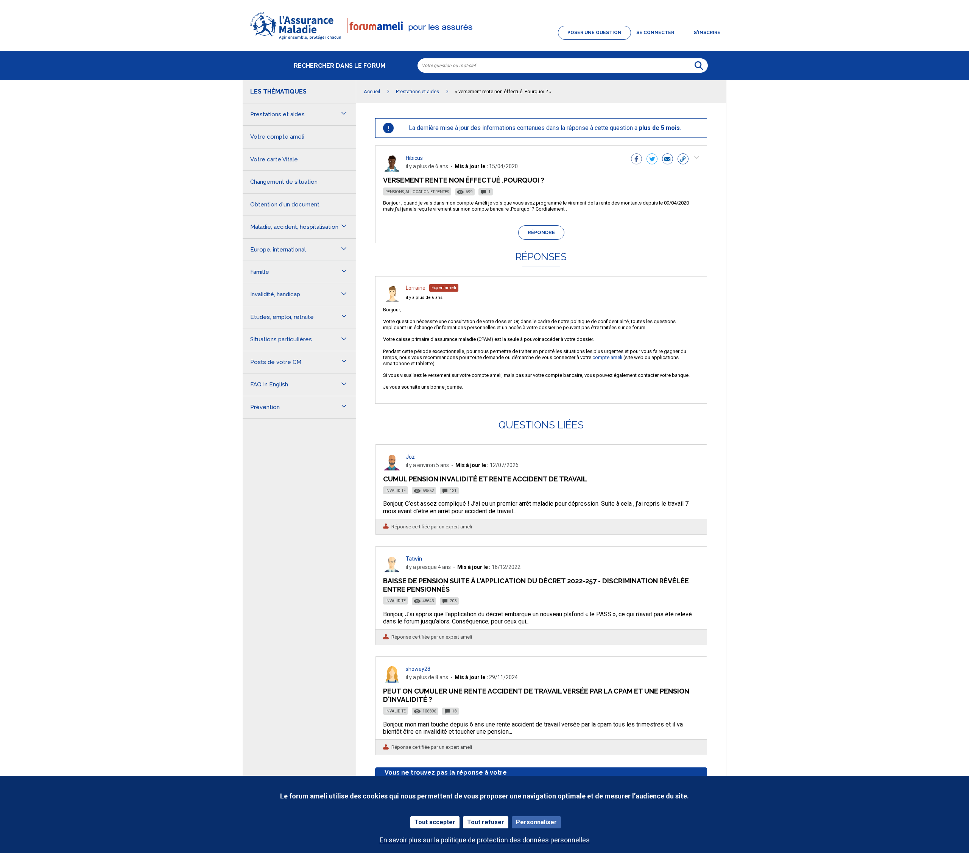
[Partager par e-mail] (667, 159)
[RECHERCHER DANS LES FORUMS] (699, 65)
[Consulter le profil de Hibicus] (392, 169)
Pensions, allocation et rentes (417, 192)
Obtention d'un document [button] (284, 204)
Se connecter (655, 32)
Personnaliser (536, 822)
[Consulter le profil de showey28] (392, 680)
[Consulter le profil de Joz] (392, 468)
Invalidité (395, 491)
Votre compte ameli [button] (277, 136)
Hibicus (414, 158)
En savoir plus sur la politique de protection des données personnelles (485, 840)
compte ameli (607, 357)
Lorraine (415, 288)
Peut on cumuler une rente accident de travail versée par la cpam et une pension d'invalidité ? (536, 695)
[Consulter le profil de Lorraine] (392, 300)
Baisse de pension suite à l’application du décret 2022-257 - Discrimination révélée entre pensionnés (536, 585)
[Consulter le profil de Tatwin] (392, 570)
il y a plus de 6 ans (424, 297)
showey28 (418, 669)
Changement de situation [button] (284, 181)
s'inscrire (707, 32)
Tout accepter (434, 822)
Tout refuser (485, 822)
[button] (484, 40)
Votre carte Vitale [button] (274, 159)
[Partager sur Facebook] (636, 159)
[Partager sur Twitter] (652, 159)
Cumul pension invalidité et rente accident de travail (485, 479)
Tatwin (414, 559)
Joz (410, 457)
